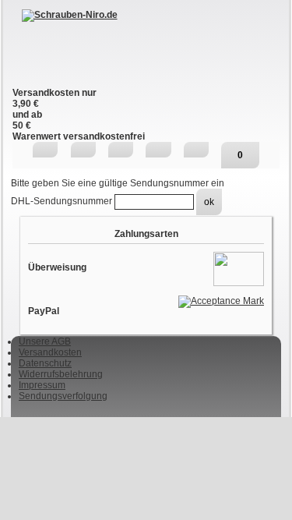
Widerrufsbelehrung (61, 374)
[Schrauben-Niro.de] (146, 48)
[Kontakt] (120, 149)
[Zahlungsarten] (238, 268)
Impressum (42, 385)
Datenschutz (45, 363)
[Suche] (83, 149)
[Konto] (196, 149)
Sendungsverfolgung (63, 396)
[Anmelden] (158, 149)
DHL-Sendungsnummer (62, 201)
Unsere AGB (45, 341)
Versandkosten (50, 352)
